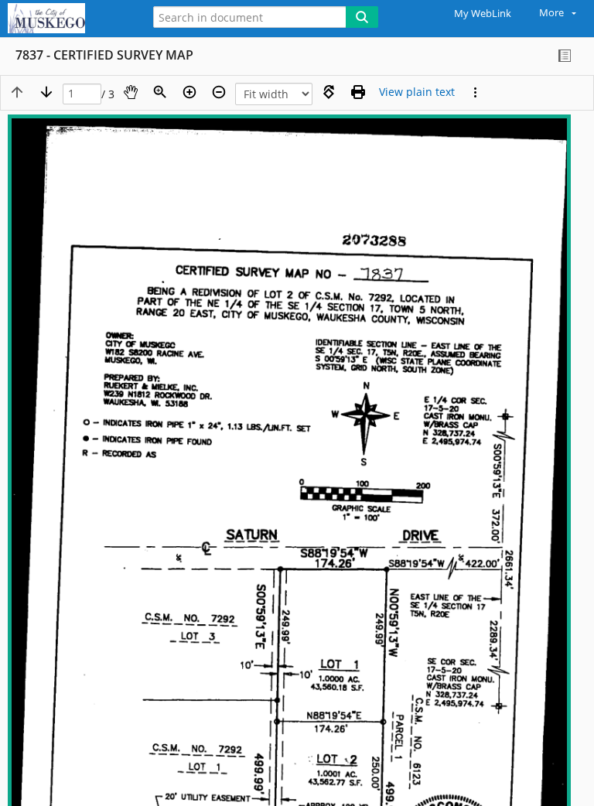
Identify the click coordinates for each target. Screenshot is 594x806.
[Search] (362, 17)
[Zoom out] (219, 92)
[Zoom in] (189, 92)
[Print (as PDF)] (358, 92)
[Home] (66, 18)
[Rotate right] (329, 92)
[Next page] (46, 92)
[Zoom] (160, 92)
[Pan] (131, 92)
